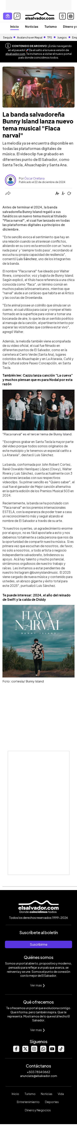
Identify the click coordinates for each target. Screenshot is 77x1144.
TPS (49, 37)
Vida (61, 1094)
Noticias (31, 26)
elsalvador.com (15, 53)
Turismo (50, 26)
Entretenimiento (28, 1102)
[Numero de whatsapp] (43, 1051)
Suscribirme (38, 944)
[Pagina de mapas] (62, 16)
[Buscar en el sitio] (17, 16)
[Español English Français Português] (70, 16)
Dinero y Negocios (38, 1110)
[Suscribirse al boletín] (7, 16)
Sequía (7, 37)
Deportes (52, 1102)
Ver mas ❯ (37, 985)
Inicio (14, 26)
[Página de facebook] (16, 1051)
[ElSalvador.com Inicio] (39, 16)
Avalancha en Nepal (29, 37)
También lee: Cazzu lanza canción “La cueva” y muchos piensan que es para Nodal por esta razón (37, 379)
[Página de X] (25, 1051)
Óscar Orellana (34, 178)
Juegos (62, 37)
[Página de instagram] (34, 1051)
